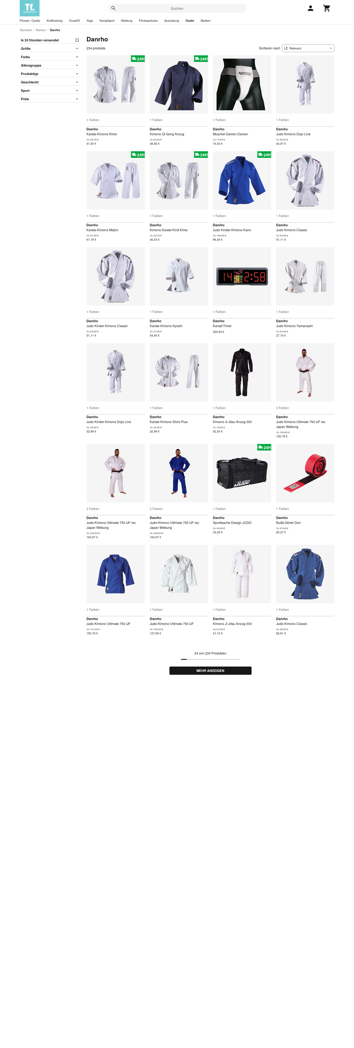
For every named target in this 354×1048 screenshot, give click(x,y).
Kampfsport (107, 20)
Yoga (89, 20)
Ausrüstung (171, 20)
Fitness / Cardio (30, 20)
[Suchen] (113, 8)
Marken (206, 20)
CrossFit (74, 20)
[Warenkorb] (327, 8)
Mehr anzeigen (210, 670)
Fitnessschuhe (148, 20)
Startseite (26, 30)
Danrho (92, 129)
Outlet (190, 20)
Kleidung (126, 20)
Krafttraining (54, 20)
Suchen (177, 8)
